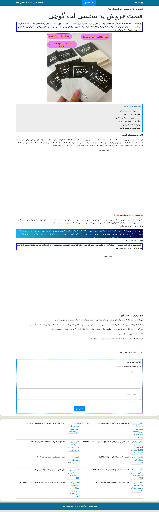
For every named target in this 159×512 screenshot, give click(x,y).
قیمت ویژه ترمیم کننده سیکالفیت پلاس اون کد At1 (48, 441)
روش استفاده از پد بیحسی (132, 124)
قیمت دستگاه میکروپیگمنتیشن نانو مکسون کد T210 (111, 469)
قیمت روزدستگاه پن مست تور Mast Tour (51, 457)
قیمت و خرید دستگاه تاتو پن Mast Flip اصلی (113, 457)
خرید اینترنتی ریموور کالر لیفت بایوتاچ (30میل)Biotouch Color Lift (106, 441)
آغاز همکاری (88, 2)
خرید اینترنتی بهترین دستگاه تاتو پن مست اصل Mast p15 (45, 423)
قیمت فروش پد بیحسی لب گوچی (129, 111)
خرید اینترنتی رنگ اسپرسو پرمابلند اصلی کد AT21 (112, 482)
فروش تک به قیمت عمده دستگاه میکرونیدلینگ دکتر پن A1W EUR (42, 482)
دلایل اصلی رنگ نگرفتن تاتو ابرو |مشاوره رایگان (49, 469)
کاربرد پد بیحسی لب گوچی (132, 114)
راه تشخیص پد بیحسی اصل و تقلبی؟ (128, 118)
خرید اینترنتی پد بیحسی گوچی (130, 128)
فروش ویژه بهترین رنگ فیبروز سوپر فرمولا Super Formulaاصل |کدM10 (104, 423)
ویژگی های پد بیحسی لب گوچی (130, 121)
